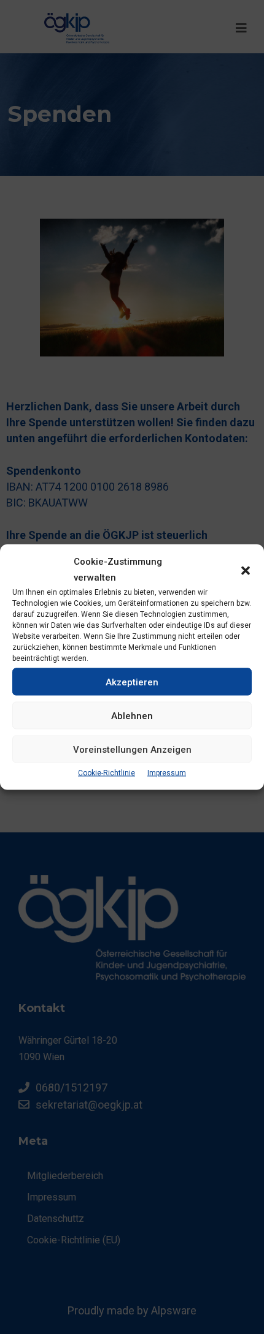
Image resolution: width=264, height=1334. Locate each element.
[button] (245, 569)
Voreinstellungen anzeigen (132, 749)
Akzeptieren (132, 681)
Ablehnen (132, 715)
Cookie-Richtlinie (106, 773)
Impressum (166, 773)
